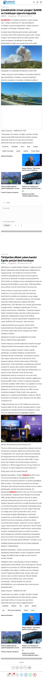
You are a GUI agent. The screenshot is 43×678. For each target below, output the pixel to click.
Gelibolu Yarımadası (7, 151)
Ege (21, 606)
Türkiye (26, 610)
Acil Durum (5, 146)
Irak (3, 610)
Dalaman (13, 606)
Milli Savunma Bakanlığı (14, 610)
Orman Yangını (35, 151)
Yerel (32, 610)
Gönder (7, 225)
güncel (18, 151)
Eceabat (35, 146)
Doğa (28, 146)
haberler (25, 151)
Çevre (22, 146)
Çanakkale (15, 146)
